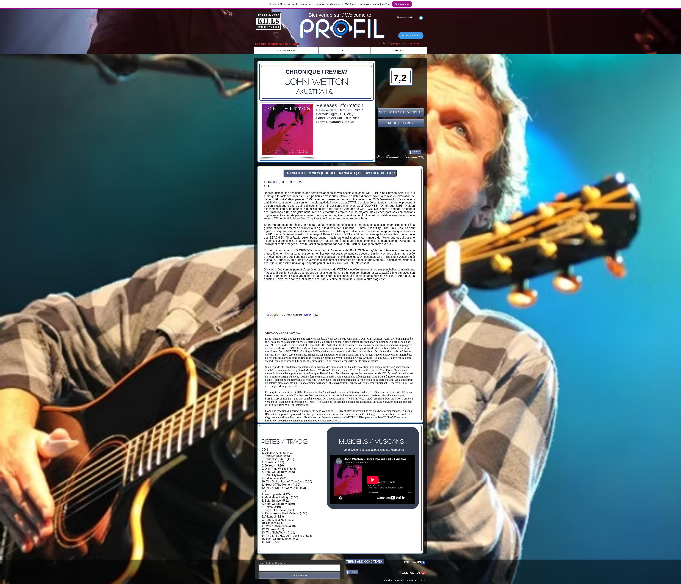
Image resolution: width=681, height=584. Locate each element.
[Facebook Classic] (423, 563)
